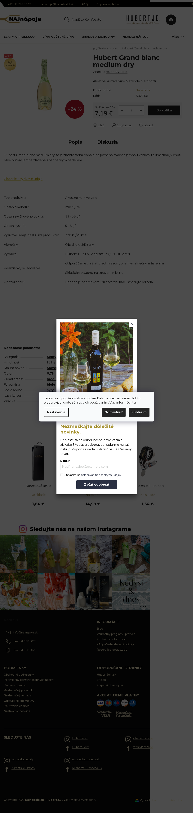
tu (134, 402)
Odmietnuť (114, 412)
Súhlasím (139, 412)
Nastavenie (56, 412)
